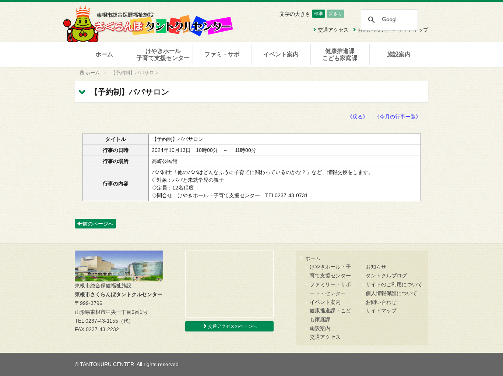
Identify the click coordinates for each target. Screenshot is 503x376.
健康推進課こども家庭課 (340, 54)
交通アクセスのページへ (232, 326)
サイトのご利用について (394, 284)
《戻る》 (357, 117)
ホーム (104, 54)
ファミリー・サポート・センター (330, 288)
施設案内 (399, 54)
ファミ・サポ (222, 54)
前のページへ (97, 224)
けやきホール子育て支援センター (163, 54)
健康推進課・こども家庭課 (330, 315)
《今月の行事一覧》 (397, 117)
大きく (335, 13)
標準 (318, 13)
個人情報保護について (391, 293)
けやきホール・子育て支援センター (330, 271)
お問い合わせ (381, 302)
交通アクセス (325, 337)
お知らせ (376, 267)
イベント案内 (281, 54)
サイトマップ (381, 310)
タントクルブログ (386, 276)
